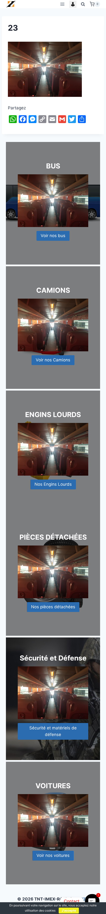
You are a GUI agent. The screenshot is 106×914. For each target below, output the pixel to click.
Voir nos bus (53, 235)
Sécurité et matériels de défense (53, 731)
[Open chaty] (92, 901)
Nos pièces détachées (53, 606)
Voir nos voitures (53, 855)
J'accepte (69, 910)
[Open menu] (62, 4)
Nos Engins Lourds (53, 484)
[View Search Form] (83, 4)
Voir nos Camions (53, 359)
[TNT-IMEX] (11, 4)
